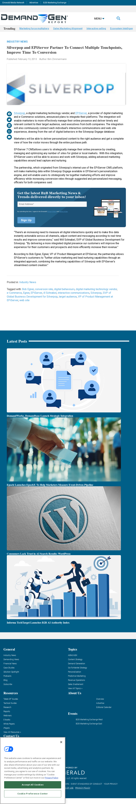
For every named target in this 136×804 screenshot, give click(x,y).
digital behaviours (64, 289)
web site (24, 300)
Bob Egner (28, 289)
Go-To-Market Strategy (77, 668)
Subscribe (7, 684)
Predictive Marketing (77, 676)
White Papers (9, 724)
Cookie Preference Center (32, 793)
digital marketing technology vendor (96, 289)
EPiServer (81, 113)
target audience (68, 296)
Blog (5, 680)
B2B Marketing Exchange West (89, 720)
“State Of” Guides (10, 699)
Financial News (10, 664)
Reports (6, 711)
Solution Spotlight (11, 672)
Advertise (33, 3)
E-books (6, 720)
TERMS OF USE (66, 788)
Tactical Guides (10, 703)
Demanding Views (11, 659)
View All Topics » (75, 688)
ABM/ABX (72, 655)
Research (7, 707)
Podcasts (7, 676)
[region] (32, 770)
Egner (26, 292)
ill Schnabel (50, 292)
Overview (100, 699)
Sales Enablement (75, 684)
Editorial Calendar (103, 707)
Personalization (74, 672)
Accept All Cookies (32, 784)
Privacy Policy (51, 778)
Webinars (7, 716)
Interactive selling (96, 28)
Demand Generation (76, 664)
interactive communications (73, 292)
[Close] (61, 742)
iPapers (6, 728)
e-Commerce (14, 292)
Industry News (17, 41)
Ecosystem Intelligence (123, 28)
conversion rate (44, 289)
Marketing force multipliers (34, 28)
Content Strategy (75, 659)
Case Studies (9, 668)
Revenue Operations (76, 680)
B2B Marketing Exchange (54, 3)
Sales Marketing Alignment (67, 28)
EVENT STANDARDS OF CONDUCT (86, 784)
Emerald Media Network (13, 3)
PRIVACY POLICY (82, 788)
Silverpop (19, 113)
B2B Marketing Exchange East (89, 724)
